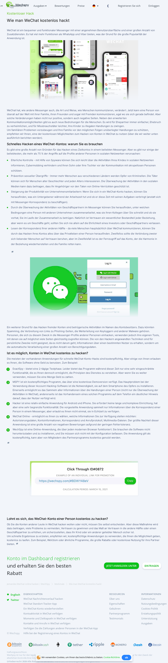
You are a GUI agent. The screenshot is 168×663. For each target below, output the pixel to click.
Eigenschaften (117, 603)
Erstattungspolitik (151, 613)
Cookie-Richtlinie (112, 657)
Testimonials (116, 618)
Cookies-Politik (149, 608)
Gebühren (115, 608)
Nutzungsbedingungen (154, 603)
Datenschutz (148, 598)
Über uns (114, 598)
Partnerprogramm (119, 613)
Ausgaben (146, 623)
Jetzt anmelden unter (121, 565)
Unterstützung (149, 618)
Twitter (15, 600)
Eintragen (152, 565)
